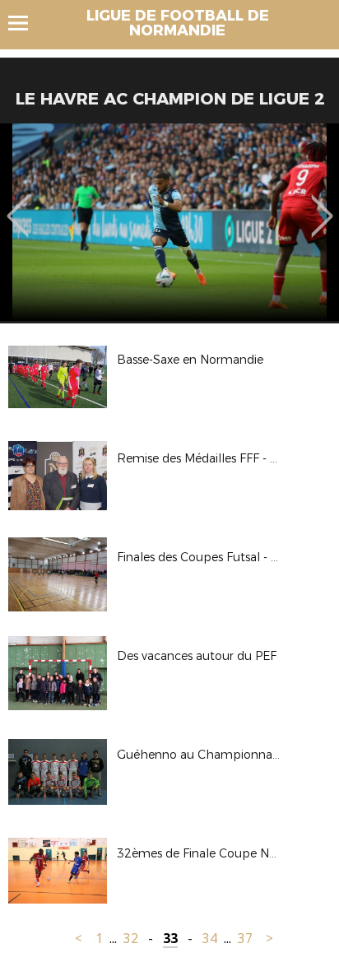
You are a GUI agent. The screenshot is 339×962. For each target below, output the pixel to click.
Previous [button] (17, 204)
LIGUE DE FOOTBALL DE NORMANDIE (177, 23)
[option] (169, 222)
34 (209, 938)
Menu (26, 23)
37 (245, 938)
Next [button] (322, 204)
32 (130, 938)
